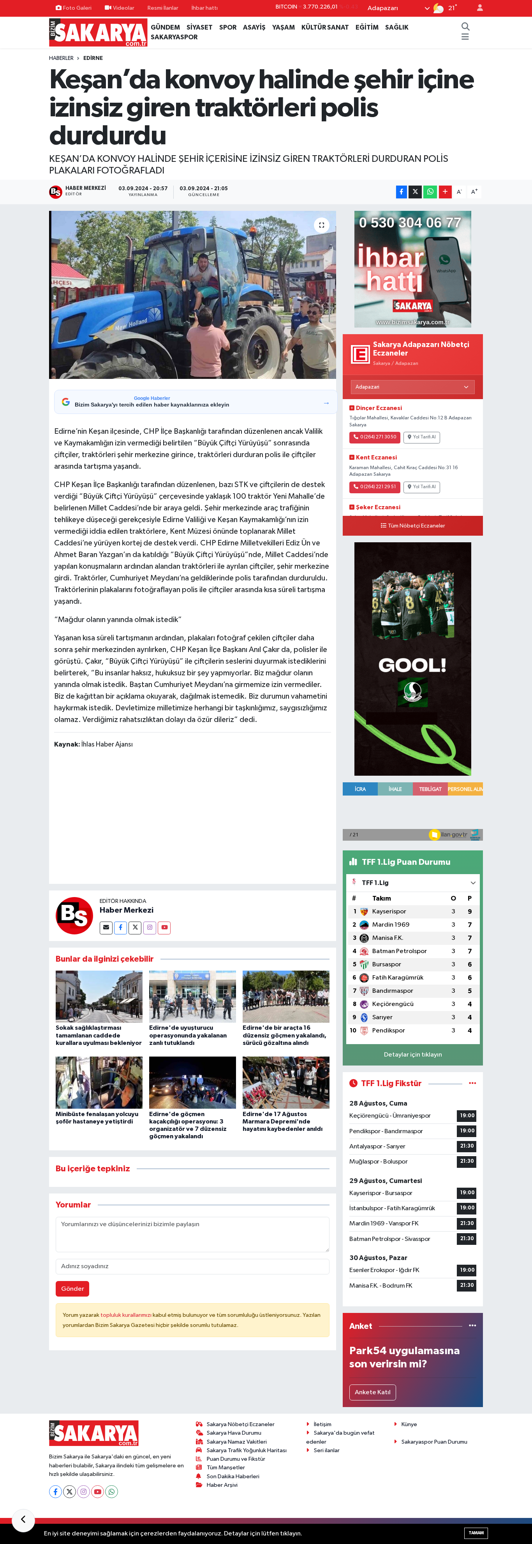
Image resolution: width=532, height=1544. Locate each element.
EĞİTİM (367, 27)
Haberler (61, 58)
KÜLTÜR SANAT (325, 27)
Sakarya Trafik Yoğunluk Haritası (247, 1450)
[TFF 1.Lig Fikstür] (472, 1083)
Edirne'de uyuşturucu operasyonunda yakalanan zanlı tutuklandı (188, 1035)
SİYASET (200, 27)
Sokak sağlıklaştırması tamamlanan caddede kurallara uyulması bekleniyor (99, 1035)
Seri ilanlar (327, 1450)
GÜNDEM (165, 27)
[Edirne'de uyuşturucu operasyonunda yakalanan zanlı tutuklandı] (192, 996)
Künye (409, 1424)
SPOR (227, 27)
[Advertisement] (196, 817)
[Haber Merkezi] (74, 915)
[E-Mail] (106, 928)
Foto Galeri (77, 8)
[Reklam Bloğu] (412, 269)
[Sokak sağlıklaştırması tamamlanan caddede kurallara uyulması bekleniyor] (99, 996)
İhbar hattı (205, 8)
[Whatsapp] (111, 1491)
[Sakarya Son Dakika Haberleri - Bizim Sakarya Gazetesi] (98, 32)
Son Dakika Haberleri (233, 1476)
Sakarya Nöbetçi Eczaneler (241, 1424)
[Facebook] (120, 928)
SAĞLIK (397, 27)
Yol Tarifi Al (424, 437)
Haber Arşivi (222, 1485)
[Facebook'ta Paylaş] (401, 192)
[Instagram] (149, 928)
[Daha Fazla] (445, 192)
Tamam (476, 1533)
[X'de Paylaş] (415, 192)
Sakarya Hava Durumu (234, 1433)
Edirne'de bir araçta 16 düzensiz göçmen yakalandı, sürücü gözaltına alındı (284, 1035)
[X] (69, 1491)
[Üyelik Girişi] (476, 8)
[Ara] (465, 28)
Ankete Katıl (373, 1392)
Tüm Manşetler (226, 1467)
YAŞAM (283, 27)
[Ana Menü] (465, 37)
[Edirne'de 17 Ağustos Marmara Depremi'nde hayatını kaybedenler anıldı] (286, 1082)
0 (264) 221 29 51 (378, 487)
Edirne (93, 58)
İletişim (322, 1424)
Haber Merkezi (126, 910)
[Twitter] (135, 928)
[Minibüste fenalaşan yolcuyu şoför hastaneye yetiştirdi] (99, 1082)
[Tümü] (472, 1326)
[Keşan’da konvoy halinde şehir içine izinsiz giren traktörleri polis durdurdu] (192, 295)
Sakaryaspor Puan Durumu (434, 1442)
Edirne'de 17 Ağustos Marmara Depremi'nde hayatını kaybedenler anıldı (282, 1121)
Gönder (72, 1289)
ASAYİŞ (254, 27)
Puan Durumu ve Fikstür (236, 1459)
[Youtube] (164, 928)
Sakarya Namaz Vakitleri (237, 1442)
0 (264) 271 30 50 (378, 437)
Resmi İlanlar (163, 8)
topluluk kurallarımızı (126, 1315)
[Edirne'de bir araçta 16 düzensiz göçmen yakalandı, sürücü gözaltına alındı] (286, 996)
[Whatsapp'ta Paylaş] (430, 192)
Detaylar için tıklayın (413, 1055)
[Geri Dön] (23, 1520)
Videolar (123, 8)
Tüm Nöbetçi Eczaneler (416, 526)
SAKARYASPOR (174, 37)
